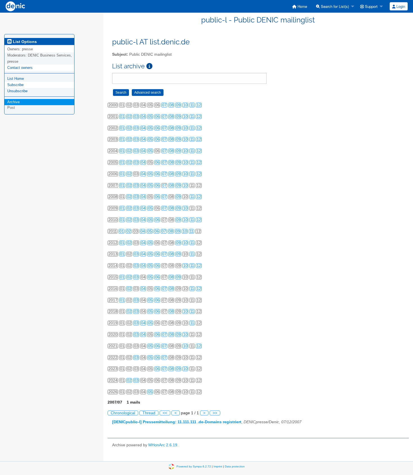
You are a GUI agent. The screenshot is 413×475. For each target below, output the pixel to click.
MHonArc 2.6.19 (162, 445)
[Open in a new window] (149, 66)
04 (143, 116)
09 (178, 105)
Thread (148, 413)
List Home (15, 78)
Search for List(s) (334, 6)
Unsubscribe (17, 91)
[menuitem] (300, 6)
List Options (24, 41)
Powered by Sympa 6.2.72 (193, 466)
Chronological (123, 413)
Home (301, 6)
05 (150, 116)
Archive (13, 102)
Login (400, 6)
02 (129, 116)
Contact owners (20, 68)
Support (371, 6)
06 (157, 116)
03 (136, 116)
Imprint (218, 466)
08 (171, 105)
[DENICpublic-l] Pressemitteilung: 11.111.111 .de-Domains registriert (176, 422)
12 (199, 105)
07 (164, 105)
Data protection (235, 466)
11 (192, 105)
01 (122, 116)
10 (185, 105)
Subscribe (15, 85)
